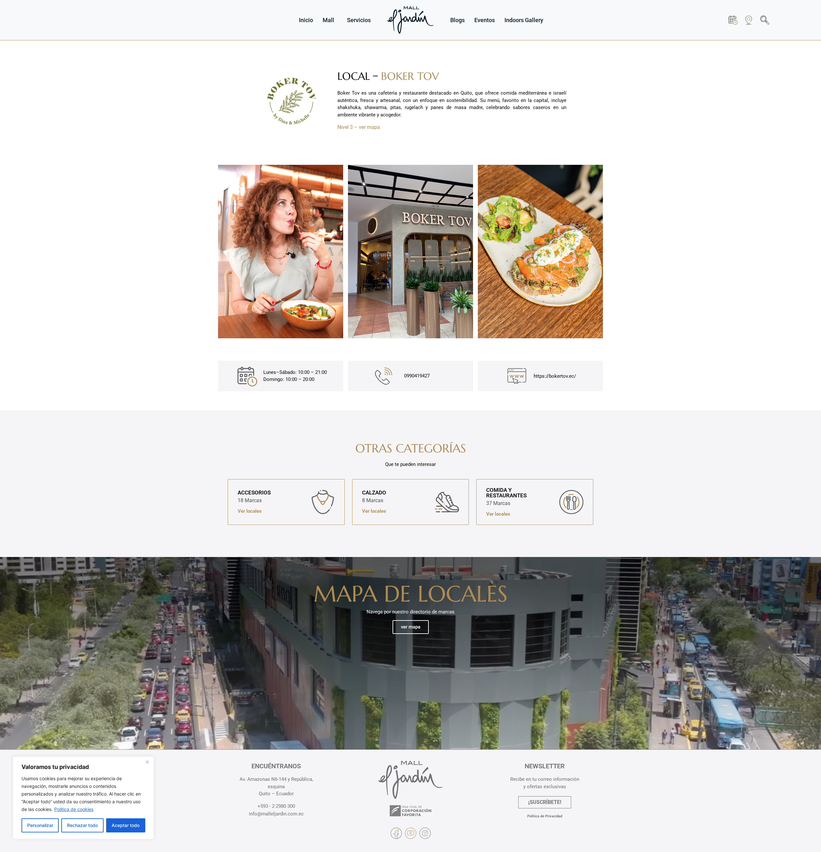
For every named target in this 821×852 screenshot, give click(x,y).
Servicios (359, 20)
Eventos (484, 20)
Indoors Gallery (523, 20)
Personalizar (40, 825)
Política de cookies (73, 809)
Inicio (306, 20)
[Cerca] (147, 762)
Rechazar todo (82, 825)
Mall (328, 20)
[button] (764, 20)
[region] (83, 797)
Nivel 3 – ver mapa (358, 127)
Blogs (457, 20)
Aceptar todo (126, 825)
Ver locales (250, 511)
